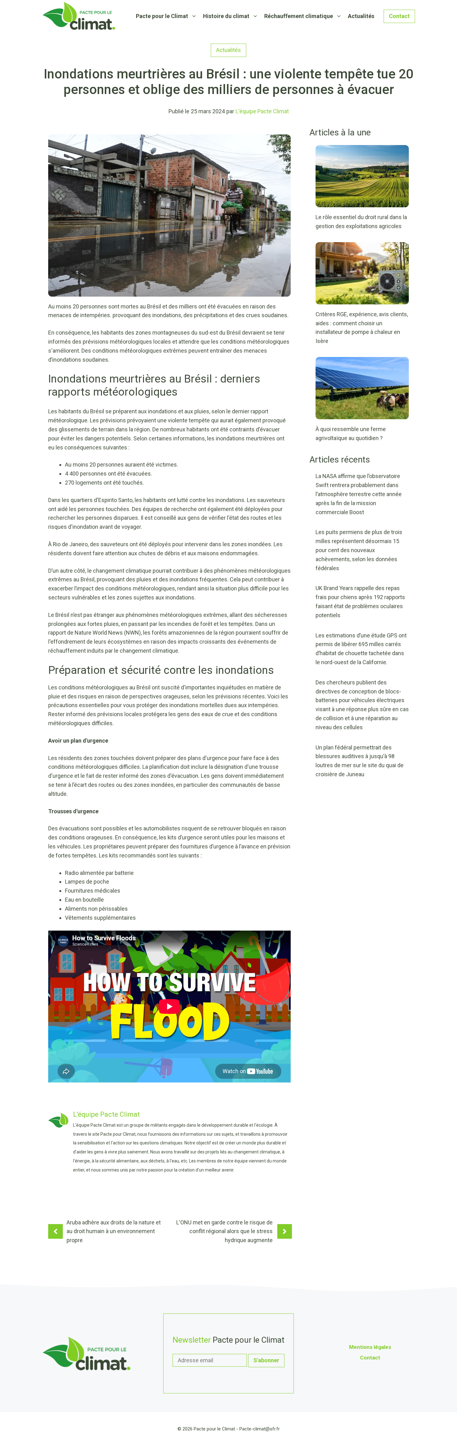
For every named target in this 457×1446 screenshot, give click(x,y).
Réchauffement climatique (298, 16)
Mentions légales (370, 1347)
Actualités (361, 16)
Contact (399, 16)
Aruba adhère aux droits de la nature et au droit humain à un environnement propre (114, 1231)
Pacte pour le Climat (162, 16)
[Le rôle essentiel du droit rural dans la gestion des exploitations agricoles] (362, 202)
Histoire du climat (226, 16)
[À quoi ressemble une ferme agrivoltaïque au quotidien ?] (362, 414)
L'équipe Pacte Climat (262, 111)
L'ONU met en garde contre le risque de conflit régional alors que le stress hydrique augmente (224, 1231)
